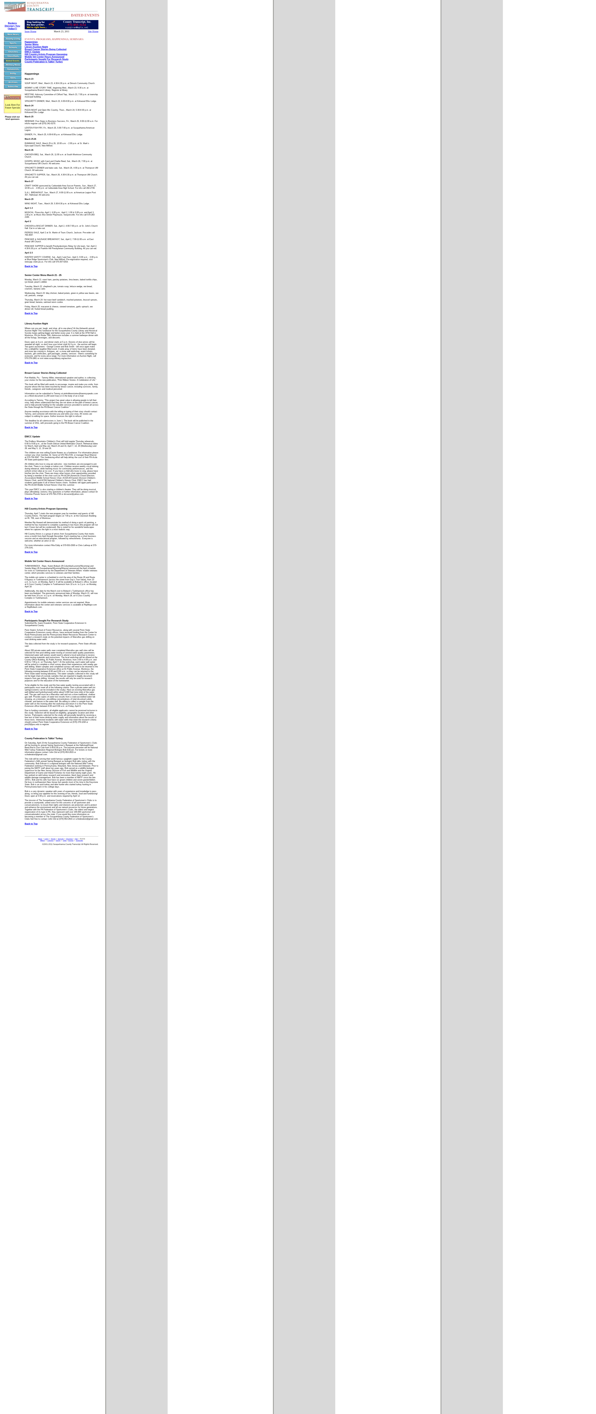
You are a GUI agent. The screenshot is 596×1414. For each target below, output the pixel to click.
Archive (71, 840)
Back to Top (31, 266)
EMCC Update (32, 52)
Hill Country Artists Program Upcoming (46, 54)
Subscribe (79, 840)
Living (46, 839)
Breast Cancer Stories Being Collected (45, 49)
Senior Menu (31, 44)
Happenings (31, 42)
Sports (53, 839)
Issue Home (30, 31)
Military (42, 840)
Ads (76, 839)
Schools (61, 839)
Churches (69, 839)
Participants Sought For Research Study (46, 59)
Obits (65, 840)
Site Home (93, 31)
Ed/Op (58, 840)
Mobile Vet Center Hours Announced (44, 57)
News (40, 839)
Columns (50, 840)
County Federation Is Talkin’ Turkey (44, 62)
